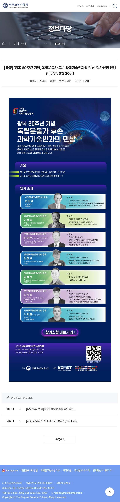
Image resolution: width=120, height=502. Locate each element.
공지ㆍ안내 (20, 44)
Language (102, 6)
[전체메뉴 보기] (115, 6)
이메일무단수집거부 (50, 470)
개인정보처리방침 (29, 470)
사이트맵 (67, 470)
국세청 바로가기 (82, 470)
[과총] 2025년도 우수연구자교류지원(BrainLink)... (52, 421)
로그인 (80, 6)
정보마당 (60, 44)
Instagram (12, 470)
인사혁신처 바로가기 (102, 470)
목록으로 (60, 439)
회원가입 (90, 6)
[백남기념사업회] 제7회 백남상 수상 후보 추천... (50, 409)
